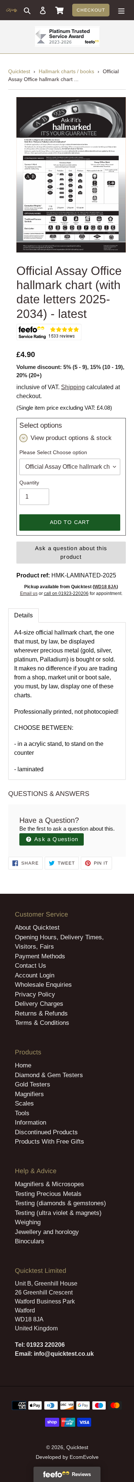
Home (23, 1065)
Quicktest (19, 71)
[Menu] (121, 10)
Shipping (73, 387)
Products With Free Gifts (49, 1141)
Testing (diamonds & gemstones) (60, 1203)
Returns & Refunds (41, 1013)
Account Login (34, 975)
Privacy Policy (35, 994)
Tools (22, 1113)
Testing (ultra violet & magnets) (58, 1212)
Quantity (29, 483)
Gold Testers (32, 1084)
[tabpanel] (67, 701)
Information (30, 1122)
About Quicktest (37, 927)
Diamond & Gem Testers (49, 1075)
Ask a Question (55, 839)
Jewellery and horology (47, 1231)
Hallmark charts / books (66, 71)
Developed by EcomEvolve (67, 1457)
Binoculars (29, 1241)
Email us (29, 593)
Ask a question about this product (71, 552)
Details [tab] (23, 615)
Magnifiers (29, 1094)
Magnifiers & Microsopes (49, 1184)
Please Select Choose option (53, 452)
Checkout (91, 10)
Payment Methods (40, 956)
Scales (24, 1103)
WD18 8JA (105, 586)
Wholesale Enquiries (43, 984)
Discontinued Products (46, 1132)
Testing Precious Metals (48, 1193)
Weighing (28, 1222)
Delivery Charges (39, 1003)
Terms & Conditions (42, 1022)
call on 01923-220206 (66, 593)
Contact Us (30, 965)
